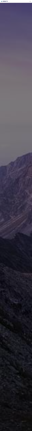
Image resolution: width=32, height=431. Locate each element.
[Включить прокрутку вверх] (30, 429)
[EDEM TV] (4, 1)
